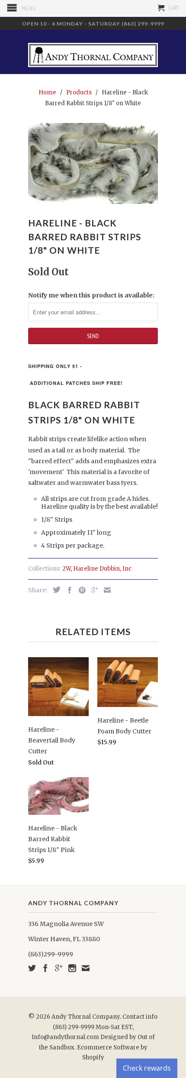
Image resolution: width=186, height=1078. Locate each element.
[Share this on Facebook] (67, 590)
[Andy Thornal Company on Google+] (59, 968)
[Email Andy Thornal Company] (86, 968)
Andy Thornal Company (85, 1016)
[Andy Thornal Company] (93, 51)
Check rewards (147, 1068)
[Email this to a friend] (105, 590)
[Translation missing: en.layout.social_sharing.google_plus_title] (92, 590)
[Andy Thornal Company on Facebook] (45, 968)
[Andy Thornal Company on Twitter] (32, 968)
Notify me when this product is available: (91, 295)
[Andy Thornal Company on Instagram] (72, 968)
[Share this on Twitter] (54, 590)
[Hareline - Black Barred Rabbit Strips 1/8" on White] (93, 163)
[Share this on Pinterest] (80, 590)
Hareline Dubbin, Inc (102, 568)
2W (66, 568)
